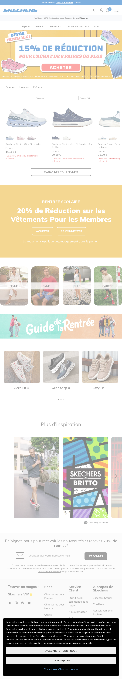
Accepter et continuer (60, 650)
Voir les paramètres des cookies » (61, 669)
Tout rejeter (61, 660)
